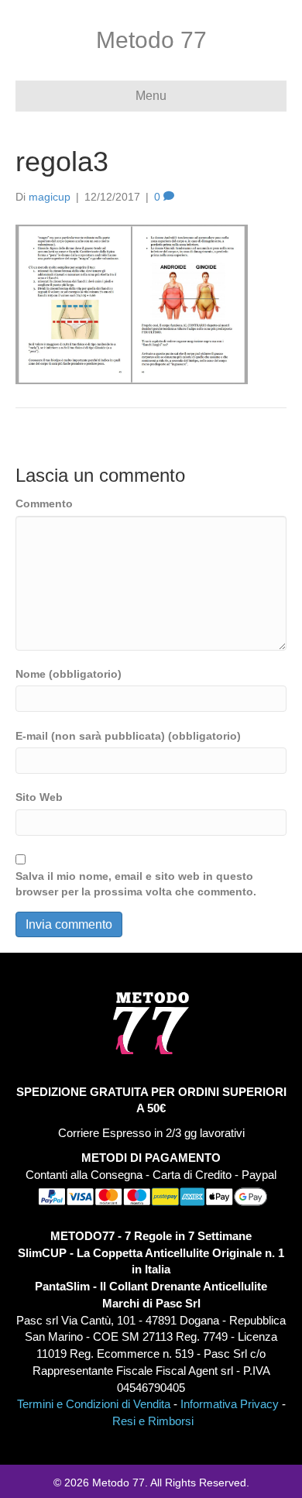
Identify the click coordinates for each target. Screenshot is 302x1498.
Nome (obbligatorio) (68, 674)
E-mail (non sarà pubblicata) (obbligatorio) (128, 736)
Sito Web (39, 797)
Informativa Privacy (229, 1403)
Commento (44, 503)
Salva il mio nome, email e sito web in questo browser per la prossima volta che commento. (135, 884)
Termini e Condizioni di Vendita (93, 1403)
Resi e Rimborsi (153, 1421)
